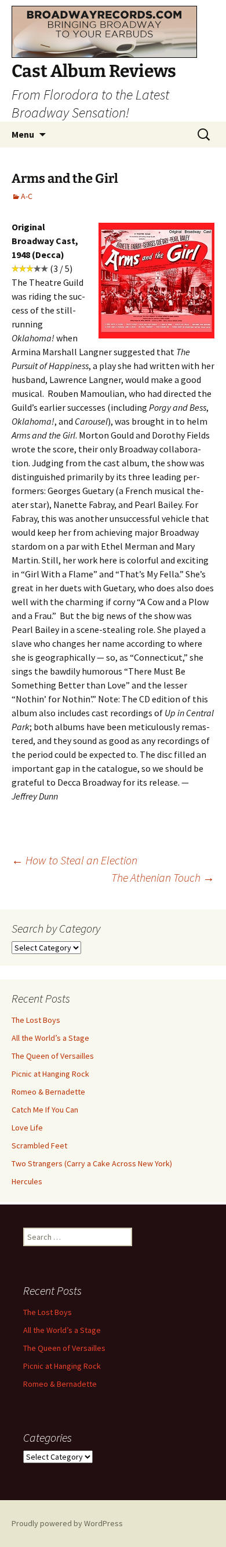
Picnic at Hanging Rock (50, 1074)
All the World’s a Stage (50, 1038)
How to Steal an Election (74, 860)
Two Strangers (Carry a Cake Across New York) (92, 1163)
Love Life (27, 1127)
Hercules (27, 1181)
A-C (26, 196)
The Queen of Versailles (53, 1056)
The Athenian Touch (162, 877)
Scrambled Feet (39, 1145)
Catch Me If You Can (45, 1109)
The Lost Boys (36, 1020)
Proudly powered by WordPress (67, 1523)
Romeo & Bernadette (48, 1091)
